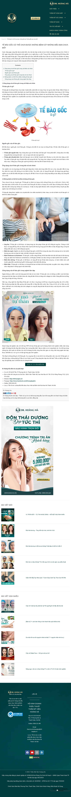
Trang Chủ (3, 39)
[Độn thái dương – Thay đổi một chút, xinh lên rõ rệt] (7, 536)
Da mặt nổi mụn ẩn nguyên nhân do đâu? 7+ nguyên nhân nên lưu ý (45, 637)
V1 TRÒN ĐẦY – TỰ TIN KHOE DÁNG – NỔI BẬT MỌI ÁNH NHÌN (45, 514)
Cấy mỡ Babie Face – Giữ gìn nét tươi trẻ (37, 653)
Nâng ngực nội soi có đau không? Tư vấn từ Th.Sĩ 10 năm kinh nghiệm (46, 669)
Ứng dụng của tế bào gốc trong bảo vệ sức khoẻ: (18, 75)
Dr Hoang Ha (7, 390)
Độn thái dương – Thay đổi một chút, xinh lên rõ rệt (40, 530)
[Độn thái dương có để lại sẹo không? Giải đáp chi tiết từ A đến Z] (7, 552)
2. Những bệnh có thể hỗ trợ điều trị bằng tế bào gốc (17, 77)
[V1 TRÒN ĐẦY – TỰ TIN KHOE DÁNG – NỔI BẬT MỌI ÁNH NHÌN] (7, 521)
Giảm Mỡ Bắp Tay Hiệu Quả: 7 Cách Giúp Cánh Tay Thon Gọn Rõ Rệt (46, 577)
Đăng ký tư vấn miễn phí (35, 364)
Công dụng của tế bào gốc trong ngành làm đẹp (18, 79)
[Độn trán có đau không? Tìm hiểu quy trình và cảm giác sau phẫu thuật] (7, 568)
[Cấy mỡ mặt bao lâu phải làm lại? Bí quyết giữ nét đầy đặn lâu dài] (7, 612)
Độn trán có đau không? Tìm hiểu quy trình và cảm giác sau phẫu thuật (46, 562)
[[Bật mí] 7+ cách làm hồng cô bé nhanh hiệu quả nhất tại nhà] (7, 628)
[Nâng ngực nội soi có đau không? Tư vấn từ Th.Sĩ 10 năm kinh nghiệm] (7, 675)
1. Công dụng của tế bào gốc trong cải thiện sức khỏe (18, 68)
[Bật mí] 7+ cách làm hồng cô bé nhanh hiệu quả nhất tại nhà (43, 621)
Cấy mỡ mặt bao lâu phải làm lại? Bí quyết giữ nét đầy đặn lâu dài (44, 606)
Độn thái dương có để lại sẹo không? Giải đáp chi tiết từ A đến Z (44, 546)
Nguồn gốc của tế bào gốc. (12, 72)
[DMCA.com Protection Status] (34, 758)
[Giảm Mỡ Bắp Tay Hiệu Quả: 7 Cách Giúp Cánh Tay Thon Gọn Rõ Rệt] (7, 584)
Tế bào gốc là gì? (10, 70)
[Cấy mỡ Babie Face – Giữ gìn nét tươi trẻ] (7, 659)
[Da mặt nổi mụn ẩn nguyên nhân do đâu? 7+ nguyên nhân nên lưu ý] (7, 643)
